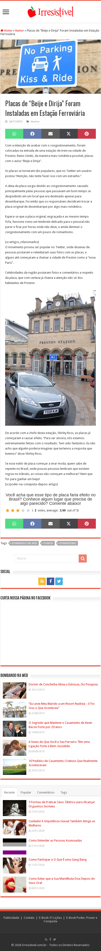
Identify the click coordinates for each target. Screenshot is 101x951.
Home (7, 30)
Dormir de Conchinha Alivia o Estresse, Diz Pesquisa (63, 684)
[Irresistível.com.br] (50, 11)
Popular (26, 792)
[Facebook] (50, 581)
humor (48, 543)
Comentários (45, 792)
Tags (63, 792)
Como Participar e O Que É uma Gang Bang (58, 859)
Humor (19, 30)
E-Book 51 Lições (50, 917)
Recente (9, 792)
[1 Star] (7, 510)
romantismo (67, 543)
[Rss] (42, 581)
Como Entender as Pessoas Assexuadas (55, 840)
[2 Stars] (12, 510)
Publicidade (11, 917)
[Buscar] (83, 558)
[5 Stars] (28, 510)
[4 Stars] (23, 510)
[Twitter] (59, 581)
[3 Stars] (18, 510)
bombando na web (24, 543)
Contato (29, 917)
